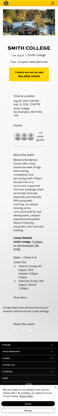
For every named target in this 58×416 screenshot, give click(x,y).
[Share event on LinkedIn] (30, 330)
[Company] (52, 371)
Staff (5, 378)
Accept (28, 403)
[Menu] (52, 3)
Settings (28, 410)
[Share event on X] (22, 330)
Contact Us (8, 365)
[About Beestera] (52, 351)
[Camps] (52, 358)
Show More (20, 297)
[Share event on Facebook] (14, 330)
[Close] (53, 389)
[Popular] (52, 345)
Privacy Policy (26, 396)
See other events (29, 76)
